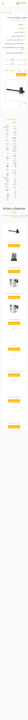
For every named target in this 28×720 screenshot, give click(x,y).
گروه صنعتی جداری (23, 13)
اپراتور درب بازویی (15, 13)
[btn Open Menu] (3, 3)
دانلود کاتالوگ (21, 75)
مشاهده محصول (14, 246)
